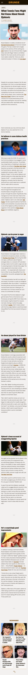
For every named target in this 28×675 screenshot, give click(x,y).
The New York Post (6, 474)
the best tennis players (7, 45)
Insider (10, 305)
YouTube (16, 562)
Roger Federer (18, 566)
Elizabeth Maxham (7, 20)
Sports (3, 7)
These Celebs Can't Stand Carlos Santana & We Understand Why (20, 663)
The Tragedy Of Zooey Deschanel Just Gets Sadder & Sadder (7, 639)
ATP (2, 51)
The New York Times (20, 166)
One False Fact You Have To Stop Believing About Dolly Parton (20, 639)
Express (16, 365)
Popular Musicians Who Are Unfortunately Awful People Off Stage (7, 663)
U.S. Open (22, 59)
